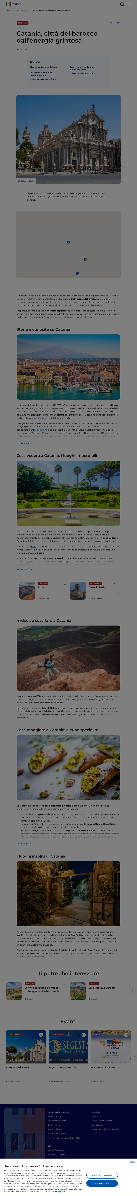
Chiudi (132, 1162)
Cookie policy (58, 1191)
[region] (68, 1177)
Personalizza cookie (102, 1175)
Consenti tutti (102, 1183)
